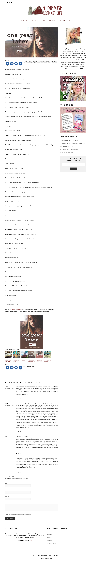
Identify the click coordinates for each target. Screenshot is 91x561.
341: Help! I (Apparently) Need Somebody (69, 149)
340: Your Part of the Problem (67, 152)
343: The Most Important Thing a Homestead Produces (72, 143)
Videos (43, 20)
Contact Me (49, 537)
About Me (49, 534)
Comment (7, 503)
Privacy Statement (51, 543)
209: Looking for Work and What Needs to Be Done (31, 360)
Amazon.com (35, 63)
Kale (40, 558)
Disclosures (49, 540)
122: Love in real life (12, 374)
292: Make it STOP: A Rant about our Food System (16, 360)
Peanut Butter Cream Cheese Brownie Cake (8, 360)
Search (73, 168)
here (51, 63)
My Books (52, 20)
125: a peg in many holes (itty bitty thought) (44, 374)
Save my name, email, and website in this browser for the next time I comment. (18, 514)
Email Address (8, 489)
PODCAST (34, 20)
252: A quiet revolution (23, 359)
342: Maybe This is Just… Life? (66, 146)
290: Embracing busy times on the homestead (47, 360)
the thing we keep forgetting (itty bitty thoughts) (39, 360)
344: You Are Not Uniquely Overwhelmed (69, 140)
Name (6, 483)
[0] (7, 63)
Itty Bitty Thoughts (31, 366)
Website (7, 496)
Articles (61, 20)
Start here (24, 20)
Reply (19, 399)
